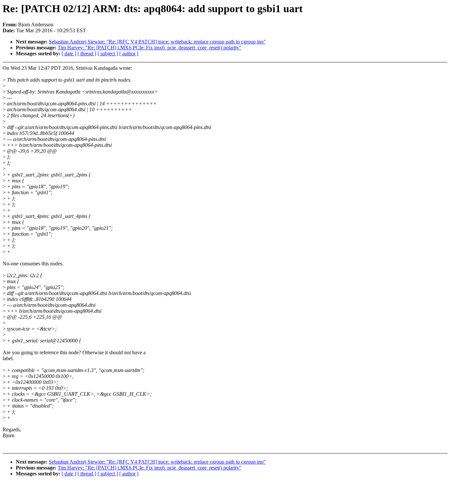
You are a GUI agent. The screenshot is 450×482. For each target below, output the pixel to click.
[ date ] (69, 53)
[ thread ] (86, 53)
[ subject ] (108, 53)
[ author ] (128, 53)
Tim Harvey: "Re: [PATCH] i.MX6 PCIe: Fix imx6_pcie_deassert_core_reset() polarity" (149, 47)
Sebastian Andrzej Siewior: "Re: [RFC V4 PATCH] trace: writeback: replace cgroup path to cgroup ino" (157, 41)
